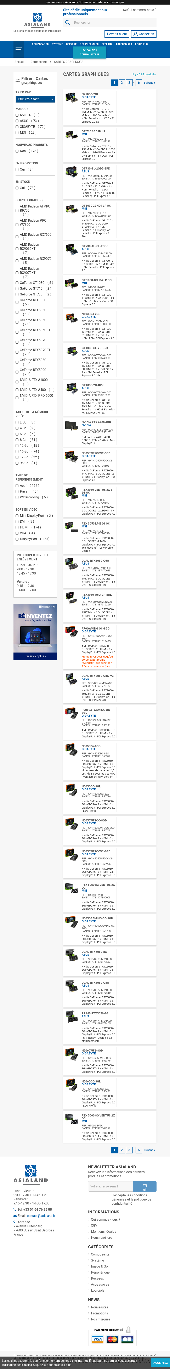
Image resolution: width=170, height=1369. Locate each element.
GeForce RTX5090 (33, 372)
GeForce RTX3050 (33, 302)
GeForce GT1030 (35, 283)
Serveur (71, 44)
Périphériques (89, 44)
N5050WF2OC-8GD (94, 820)
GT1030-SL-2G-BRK (95, 348)
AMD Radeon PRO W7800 (33, 224)
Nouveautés (99, 1307)
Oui (26, 169)
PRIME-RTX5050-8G (95, 1013)
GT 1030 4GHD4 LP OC (97, 280)
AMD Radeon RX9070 (35, 261)
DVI (26, 521)
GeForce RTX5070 (33, 342)
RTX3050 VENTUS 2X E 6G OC (97, 491)
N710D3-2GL (90, 94)
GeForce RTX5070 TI (35, 352)
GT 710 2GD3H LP (93, 131)
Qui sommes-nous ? (141, 10)
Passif (28, 491)
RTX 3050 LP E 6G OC (96, 523)
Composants (40, 44)
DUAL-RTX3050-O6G (95, 560)
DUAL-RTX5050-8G (94, 951)
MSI (27, 132)
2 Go (26, 422)
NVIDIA (29, 115)
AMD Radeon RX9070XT (29, 273)
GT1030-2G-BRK (93, 385)
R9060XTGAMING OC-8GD (96, 711)
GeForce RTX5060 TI (35, 332)
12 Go (28, 446)
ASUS (28, 121)
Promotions (99, 1313)
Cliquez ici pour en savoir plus (52, 1365)
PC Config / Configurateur (90, 52)
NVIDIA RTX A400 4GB (96, 422)
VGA (26, 533)
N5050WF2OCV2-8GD (96, 851)
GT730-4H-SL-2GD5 (95, 246)
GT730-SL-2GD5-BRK (96, 168)
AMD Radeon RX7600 (35, 237)
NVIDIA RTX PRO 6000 (36, 398)
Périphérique (100, 1272)
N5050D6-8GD (91, 746)
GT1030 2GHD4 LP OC (96, 205)
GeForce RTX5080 (33, 362)
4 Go (26, 428)
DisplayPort (34, 539)
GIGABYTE (32, 127)
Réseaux (107, 44)
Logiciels (141, 44)
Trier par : (24, 92)
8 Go (27, 440)
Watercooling (33, 497)
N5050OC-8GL (91, 786)
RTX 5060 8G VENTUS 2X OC (98, 1117)
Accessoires (124, 44)
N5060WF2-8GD (92, 1050)
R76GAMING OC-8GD (95, 628)
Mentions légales (103, 1232)
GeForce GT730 (34, 294)
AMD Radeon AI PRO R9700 (35, 210)
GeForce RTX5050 (33, 312)
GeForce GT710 (34, 288)
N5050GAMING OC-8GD (97, 918)
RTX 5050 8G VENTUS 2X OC (98, 886)
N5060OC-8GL (91, 1081)
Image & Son (100, 1266)
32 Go (28, 457)
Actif (28, 486)
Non (28, 151)
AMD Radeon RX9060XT (29, 249)
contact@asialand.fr (41, 1216)
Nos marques (100, 1319)
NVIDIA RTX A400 (36, 390)
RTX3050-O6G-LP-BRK (97, 594)
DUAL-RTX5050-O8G (95, 982)
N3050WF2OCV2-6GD (96, 453)
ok (145, 1190)
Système (57, 44)
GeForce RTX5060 (33, 322)
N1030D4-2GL (91, 314)
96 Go (27, 463)
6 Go (26, 434)
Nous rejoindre (101, 1238)
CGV (94, 1225)
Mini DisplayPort (35, 516)
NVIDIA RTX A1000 (34, 382)
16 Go (28, 451)
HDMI (29, 527)
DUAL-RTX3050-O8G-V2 (98, 675)
